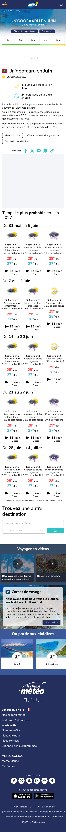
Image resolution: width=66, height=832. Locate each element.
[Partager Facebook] (26, 151)
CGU (32, 806)
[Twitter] (21, 781)
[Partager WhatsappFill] (45, 151)
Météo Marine (10, 761)
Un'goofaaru (20, 11)
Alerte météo (10, 725)
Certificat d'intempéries (16, 720)
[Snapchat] (29, 781)
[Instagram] (37, 781)
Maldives (11, 11)
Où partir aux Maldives (17, 141)
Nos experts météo (13, 715)
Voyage (3, 11)
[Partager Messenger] (39, 151)
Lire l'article (51, 622)
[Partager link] (52, 151)
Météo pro (8, 766)
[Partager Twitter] (32, 151)
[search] (61, 4)
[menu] (4, 4)
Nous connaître (11, 730)
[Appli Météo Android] (44, 796)
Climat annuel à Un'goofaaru (43, 135)
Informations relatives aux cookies (20, 811)
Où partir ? (47, 31)
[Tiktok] (52, 781)
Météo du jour (12, 135)
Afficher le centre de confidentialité (46, 816)
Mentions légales (19, 806)
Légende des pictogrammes (19, 746)
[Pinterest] (44, 781)
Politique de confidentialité (52, 811)
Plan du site (49, 806)
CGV (39, 806)
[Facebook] (14, 781)
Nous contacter (11, 740)
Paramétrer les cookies (16, 816)
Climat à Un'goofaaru (24, 31)
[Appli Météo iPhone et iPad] (22, 796)
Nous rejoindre (11, 735)
